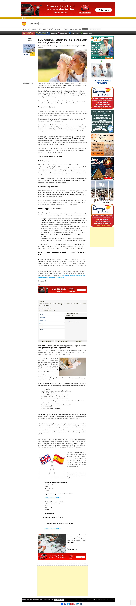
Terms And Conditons (86, 599)
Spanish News (26, 29)
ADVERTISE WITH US (35, 18)
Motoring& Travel (50, 29)
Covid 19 (34, 29)
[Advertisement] (62, 581)
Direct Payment (78, 599)
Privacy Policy (95, 599)
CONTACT (28, 18)
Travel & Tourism (67, 29)
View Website (46, 341)
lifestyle (58, 29)
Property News (42, 29)
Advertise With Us (110, 599)
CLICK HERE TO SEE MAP (53, 498)
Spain (61, 46)
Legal (99, 599)
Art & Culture (77, 29)
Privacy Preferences (59, 599)
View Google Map (62, 341)
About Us (103, 599)
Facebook (79, 341)
